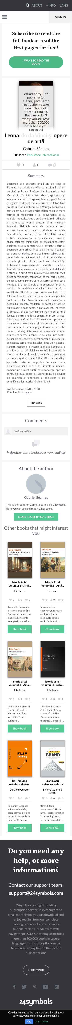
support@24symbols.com (36, 893)
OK (29, 1021)
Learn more (41, 1021)
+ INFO (51, 5)
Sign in (60, 17)
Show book (19, 629)
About (37, 5)
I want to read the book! (36, 62)
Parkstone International (43, 155)
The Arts (36, 403)
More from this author (36, 516)
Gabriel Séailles (36, 148)
